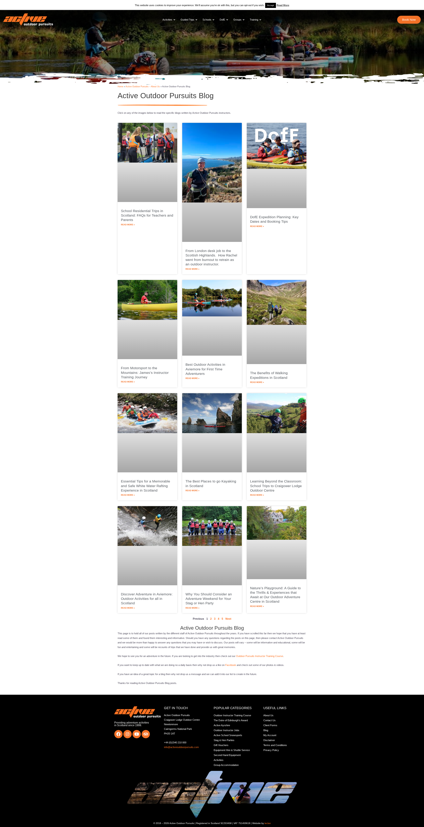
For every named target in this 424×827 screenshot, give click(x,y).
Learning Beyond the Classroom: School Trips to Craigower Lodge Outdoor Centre (276, 485)
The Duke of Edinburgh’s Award (231, 720)
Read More (283, 5)
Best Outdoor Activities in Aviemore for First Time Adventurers (205, 369)
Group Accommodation (226, 765)
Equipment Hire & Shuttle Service (232, 750)
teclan (268, 823)
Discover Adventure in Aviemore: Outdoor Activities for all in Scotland (147, 598)
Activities (218, 760)
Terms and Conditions (275, 745)
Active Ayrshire (222, 725)
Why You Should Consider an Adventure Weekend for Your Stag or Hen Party (209, 598)
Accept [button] (270, 5)
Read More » (128, 225)
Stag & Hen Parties (224, 740)
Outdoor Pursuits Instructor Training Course (259, 656)
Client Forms (270, 725)
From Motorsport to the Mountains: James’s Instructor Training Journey (145, 372)
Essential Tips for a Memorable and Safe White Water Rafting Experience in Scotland (145, 485)
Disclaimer (269, 740)
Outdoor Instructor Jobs (226, 730)
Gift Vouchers (221, 745)
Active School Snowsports (228, 735)
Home (120, 86)
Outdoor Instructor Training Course (232, 715)
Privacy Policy (271, 750)
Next (228, 618)
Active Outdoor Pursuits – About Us (143, 86)
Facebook (230, 665)
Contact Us (269, 720)
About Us (268, 715)
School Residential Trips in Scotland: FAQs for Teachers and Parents (147, 215)
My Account (269, 735)
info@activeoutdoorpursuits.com (181, 747)
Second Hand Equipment (227, 755)
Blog (265, 730)
